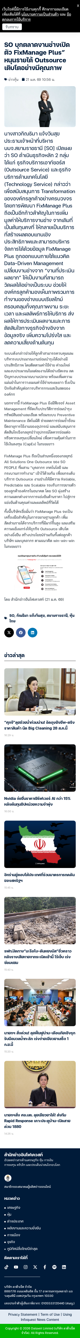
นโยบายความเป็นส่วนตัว (40, 14)
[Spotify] (54, 1267)
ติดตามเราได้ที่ (16, 1258)
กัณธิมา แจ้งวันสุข (30, 615)
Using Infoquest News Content (46, 1316)
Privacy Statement (22, 1314)
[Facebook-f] (45, 1267)
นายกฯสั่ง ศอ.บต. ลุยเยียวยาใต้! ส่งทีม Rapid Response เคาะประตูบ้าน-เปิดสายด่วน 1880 (37, 1121)
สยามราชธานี (57, 615)
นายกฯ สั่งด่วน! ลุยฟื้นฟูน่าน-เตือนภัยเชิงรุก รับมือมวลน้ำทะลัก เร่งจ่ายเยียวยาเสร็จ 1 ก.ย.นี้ (39, 1039)
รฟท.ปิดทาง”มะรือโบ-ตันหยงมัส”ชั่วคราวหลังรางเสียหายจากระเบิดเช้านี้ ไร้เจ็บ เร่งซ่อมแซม (37, 957)
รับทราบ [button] (12, 27)
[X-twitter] (35, 1267)
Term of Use (50, 1314)
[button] (9, 632)
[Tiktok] (6, 1267)
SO (12, 615)
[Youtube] (16, 1267)
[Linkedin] (64, 1267)
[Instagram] (25, 1267)
